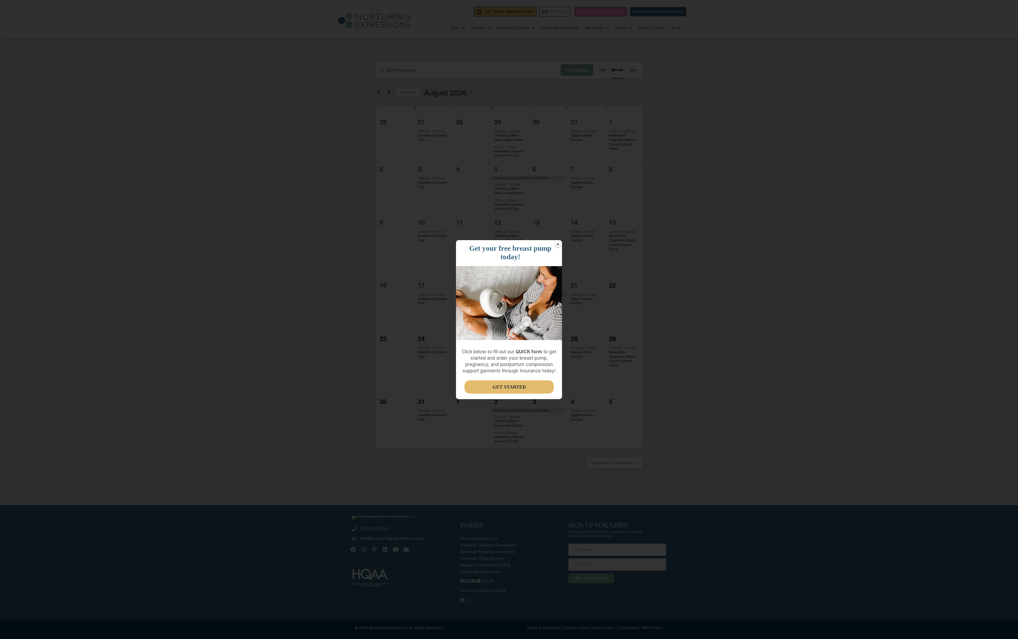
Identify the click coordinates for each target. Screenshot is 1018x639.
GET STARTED (509, 387)
